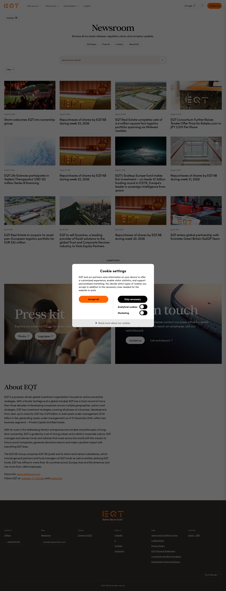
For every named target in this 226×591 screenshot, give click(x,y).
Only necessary (132, 299)
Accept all (93, 299)
